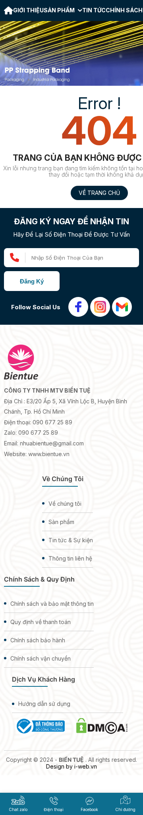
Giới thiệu (28, 10)
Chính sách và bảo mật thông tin (52, 603)
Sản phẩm (60, 10)
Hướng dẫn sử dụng (44, 703)
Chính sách (124, 10)
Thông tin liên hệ (70, 558)
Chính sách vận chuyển (40, 658)
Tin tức (94, 10)
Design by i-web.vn (71, 766)
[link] (8, 11)
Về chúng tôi (64, 503)
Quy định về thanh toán (40, 621)
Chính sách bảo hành (37, 640)
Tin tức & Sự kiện (70, 540)
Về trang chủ (99, 192)
